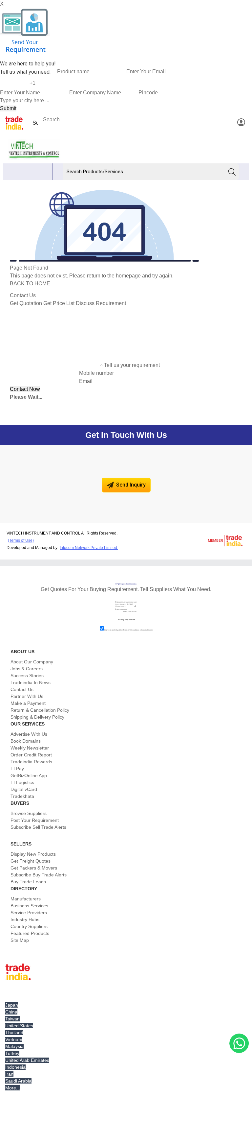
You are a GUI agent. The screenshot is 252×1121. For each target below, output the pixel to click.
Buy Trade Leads (28, 881)
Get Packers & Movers (33, 868)
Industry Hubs (24, 919)
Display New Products (33, 854)
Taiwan (12, 1018)
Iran (9, 1074)
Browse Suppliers (28, 813)
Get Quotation (26, 303)
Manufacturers (25, 898)
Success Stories (27, 675)
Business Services (29, 905)
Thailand (14, 1032)
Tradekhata (22, 796)
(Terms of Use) (21, 540)
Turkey (12, 1053)
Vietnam (13, 1039)
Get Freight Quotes (30, 861)
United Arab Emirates (27, 1060)
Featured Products (29, 933)
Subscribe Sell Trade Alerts (38, 827)
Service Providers (28, 912)
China (11, 1011)
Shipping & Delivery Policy (37, 717)
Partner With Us (26, 696)
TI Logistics (22, 782)
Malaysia (14, 1046)
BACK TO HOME (30, 283)
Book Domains (25, 741)
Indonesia (15, 1067)
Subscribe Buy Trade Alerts (38, 874)
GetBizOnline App (28, 775)
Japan (11, 1005)
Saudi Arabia (18, 1081)
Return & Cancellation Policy (39, 710)
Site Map (19, 940)
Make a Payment (28, 703)
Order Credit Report (31, 754)
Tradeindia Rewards (31, 761)
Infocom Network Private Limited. (89, 547)
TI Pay (17, 768)
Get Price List (58, 303)
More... (12, 1087)
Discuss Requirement (101, 303)
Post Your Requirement (34, 820)
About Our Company (31, 661)
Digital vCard (23, 789)
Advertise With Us (28, 734)
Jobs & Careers (26, 668)
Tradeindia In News (30, 682)
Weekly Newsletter (29, 748)
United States (19, 1025)
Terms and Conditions (131, 630)
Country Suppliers (29, 926)
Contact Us (21, 689)
